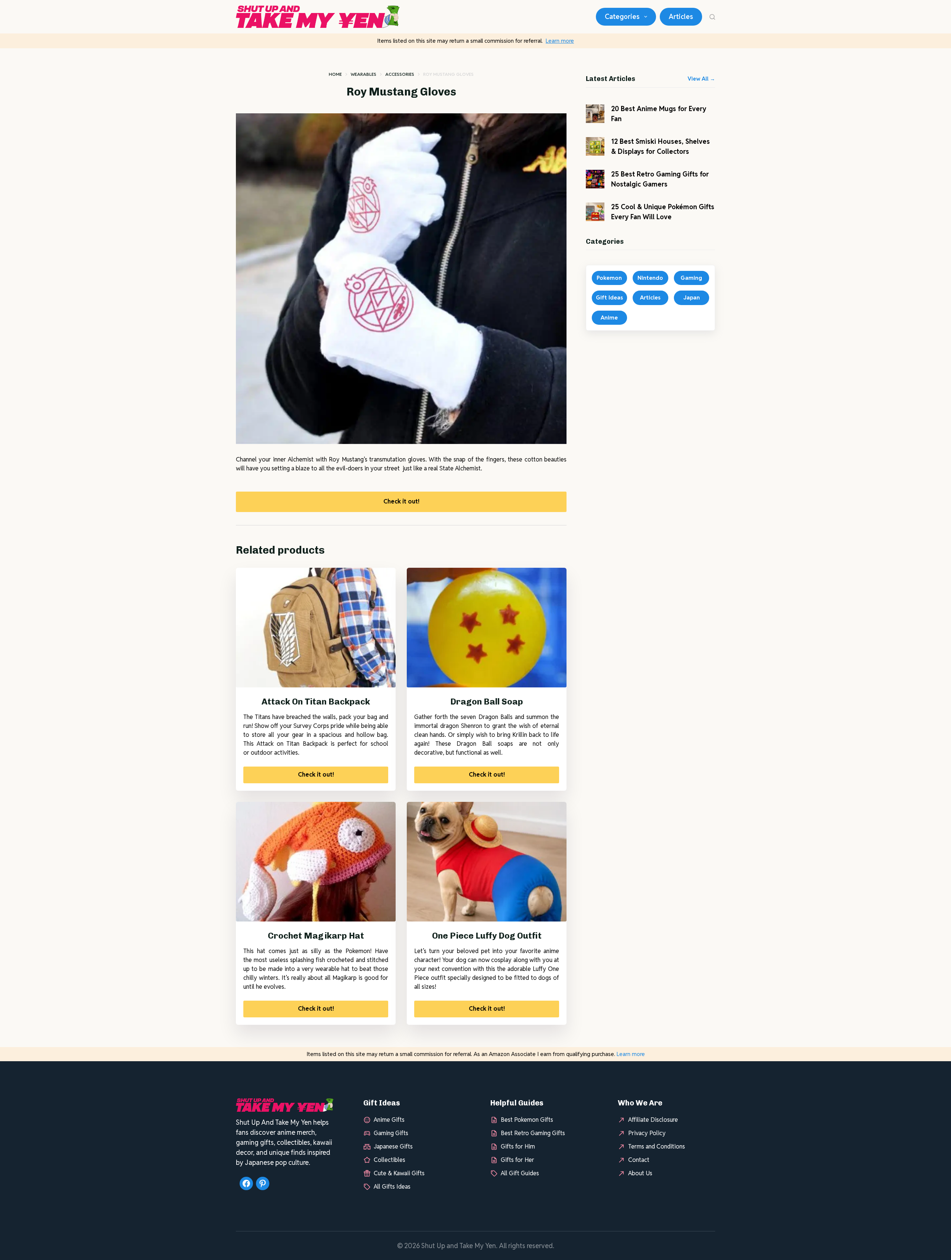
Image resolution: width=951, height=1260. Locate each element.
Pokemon (609, 277)
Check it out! (401, 501)
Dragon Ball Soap (486, 701)
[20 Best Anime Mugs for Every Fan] (595, 113)
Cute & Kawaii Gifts (399, 1173)
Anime (609, 317)
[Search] (712, 17)
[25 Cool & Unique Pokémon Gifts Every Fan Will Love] (595, 212)
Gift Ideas (609, 297)
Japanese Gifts (393, 1146)
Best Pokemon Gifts (527, 1120)
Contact (638, 1160)
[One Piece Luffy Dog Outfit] (487, 862)
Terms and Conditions (656, 1146)
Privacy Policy (647, 1133)
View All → (701, 78)
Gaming (691, 277)
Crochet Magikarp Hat (316, 935)
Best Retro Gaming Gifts (533, 1133)
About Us (640, 1173)
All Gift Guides (520, 1173)
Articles (681, 16)
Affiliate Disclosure (653, 1120)
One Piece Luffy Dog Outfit (487, 935)
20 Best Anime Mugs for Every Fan (658, 113)
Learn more (560, 40)
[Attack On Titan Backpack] (316, 628)
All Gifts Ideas (392, 1187)
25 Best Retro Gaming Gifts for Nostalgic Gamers (660, 179)
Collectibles (389, 1160)
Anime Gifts (389, 1120)
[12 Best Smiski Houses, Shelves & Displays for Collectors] (595, 146)
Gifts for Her (517, 1160)
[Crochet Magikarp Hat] (316, 862)
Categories (622, 16)
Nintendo (650, 277)
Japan (691, 297)
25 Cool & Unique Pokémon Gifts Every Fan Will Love (662, 212)
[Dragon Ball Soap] (487, 628)
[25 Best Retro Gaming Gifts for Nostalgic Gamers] (595, 179)
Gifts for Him (518, 1146)
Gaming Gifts (391, 1133)
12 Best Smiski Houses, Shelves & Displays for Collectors (660, 146)
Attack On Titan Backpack (316, 701)
